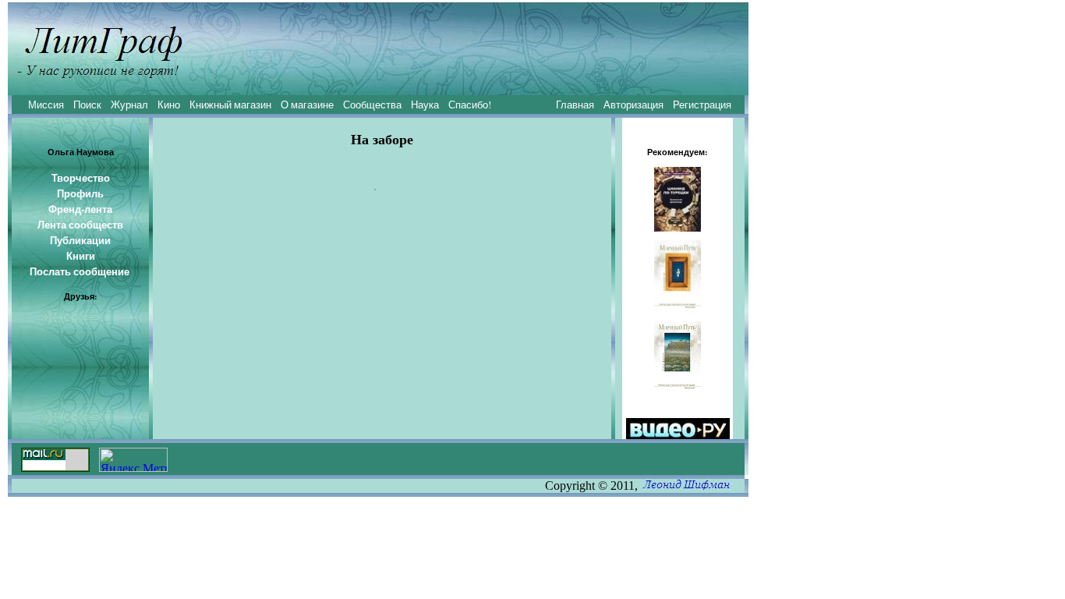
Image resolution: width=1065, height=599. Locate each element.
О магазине (307, 104)
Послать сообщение (79, 271)
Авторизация (633, 104)
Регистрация (702, 104)
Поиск (87, 104)
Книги (80, 256)
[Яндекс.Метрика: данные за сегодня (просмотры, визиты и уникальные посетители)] (133, 460)
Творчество (80, 178)
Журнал (129, 104)
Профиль (80, 193)
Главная (575, 104)
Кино (168, 104)
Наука (425, 104)
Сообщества (372, 104)
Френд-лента (80, 209)
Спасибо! (469, 104)
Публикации (80, 240)
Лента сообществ (80, 224)
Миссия (46, 104)
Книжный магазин (230, 104)
